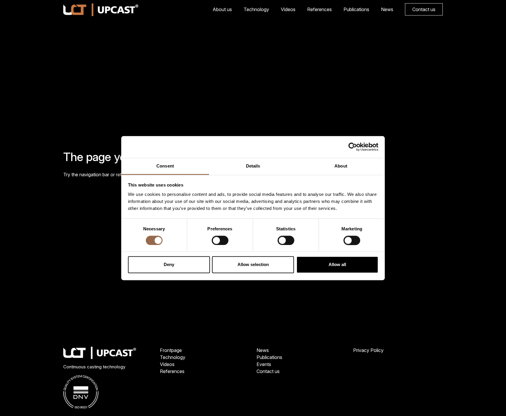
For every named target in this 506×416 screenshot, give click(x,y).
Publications (356, 9)
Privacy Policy (368, 350)
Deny (169, 264)
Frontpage (171, 350)
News (387, 9)
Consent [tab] (165, 165)
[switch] (220, 240)
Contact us (423, 9)
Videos (288, 9)
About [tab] (340, 165)
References (319, 9)
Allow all (337, 264)
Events (264, 364)
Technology (256, 9)
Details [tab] (253, 165)
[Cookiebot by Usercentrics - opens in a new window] (352, 146)
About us (222, 9)
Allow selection (253, 264)
